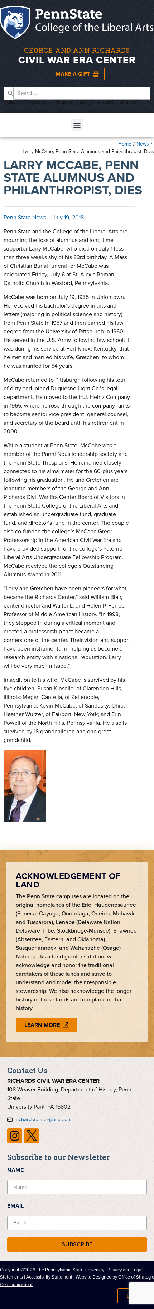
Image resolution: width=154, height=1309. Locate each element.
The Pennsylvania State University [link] (70, 1269)
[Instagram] (14, 1135)
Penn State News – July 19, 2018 (44, 217)
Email (15, 1206)
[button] (77, 125)
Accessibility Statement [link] (49, 1277)
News (142, 144)
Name (15, 1170)
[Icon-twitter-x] (31, 1135)
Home (124, 144)
